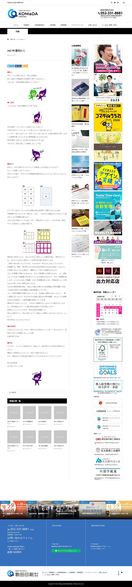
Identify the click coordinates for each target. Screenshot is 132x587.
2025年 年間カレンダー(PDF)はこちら (108, 322)
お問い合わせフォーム (20, 537)
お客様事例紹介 (39, 25)
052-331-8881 (20, 529)
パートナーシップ (77, 25)
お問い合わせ (92, 25)
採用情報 (63, 25)
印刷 (17, 31)
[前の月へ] (113, 296)
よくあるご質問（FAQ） (110, 25)
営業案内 (26, 25)
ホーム (16, 25)
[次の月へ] (120, 296)
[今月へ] (116, 296)
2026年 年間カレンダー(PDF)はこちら (108, 324)
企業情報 (52, 25)
